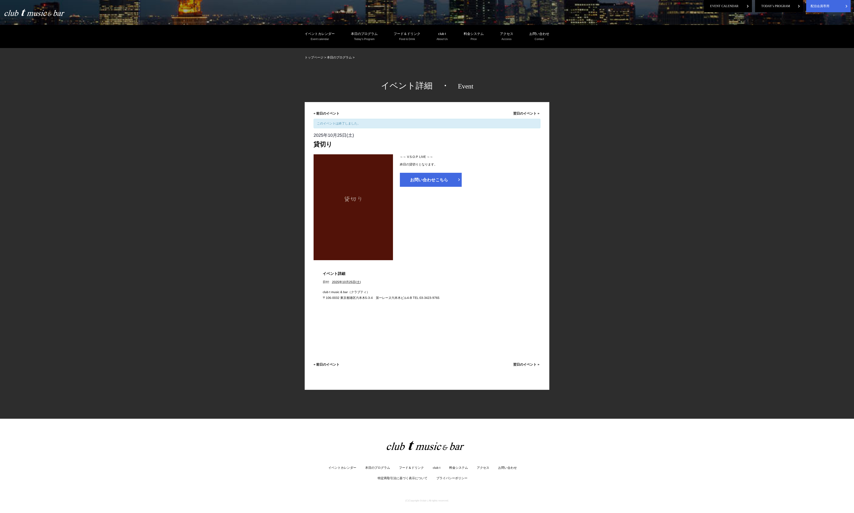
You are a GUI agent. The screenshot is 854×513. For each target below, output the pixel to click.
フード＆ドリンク (407, 36)
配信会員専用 (820, 6)
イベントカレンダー (320, 36)
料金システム (474, 36)
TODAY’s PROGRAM (775, 6)
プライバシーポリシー (451, 478)
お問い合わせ (539, 36)
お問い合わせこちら (436, 179)
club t (442, 36)
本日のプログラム (364, 36)
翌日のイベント (526, 113)
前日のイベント (327, 113)
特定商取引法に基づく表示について (402, 478)
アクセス (506, 36)
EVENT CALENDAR (724, 6)
